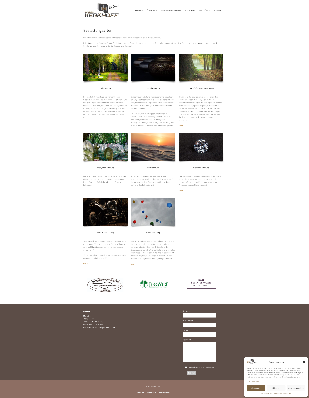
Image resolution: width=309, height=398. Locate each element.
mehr (181, 125)
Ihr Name (186, 311)
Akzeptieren (256, 388)
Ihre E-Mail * (188, 321)
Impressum (287, 393)
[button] (304, 362)
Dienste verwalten (254, 381)
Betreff (185, 330)
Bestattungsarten (171, 10)
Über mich (152, 10)
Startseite (137, 10)
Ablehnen (276, 388)
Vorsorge (190, 10)
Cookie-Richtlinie (266, 393)
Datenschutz (278, 393)
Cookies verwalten (296, 388)
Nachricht (187, 340)
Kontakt (218, 10)
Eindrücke (204, 10)
